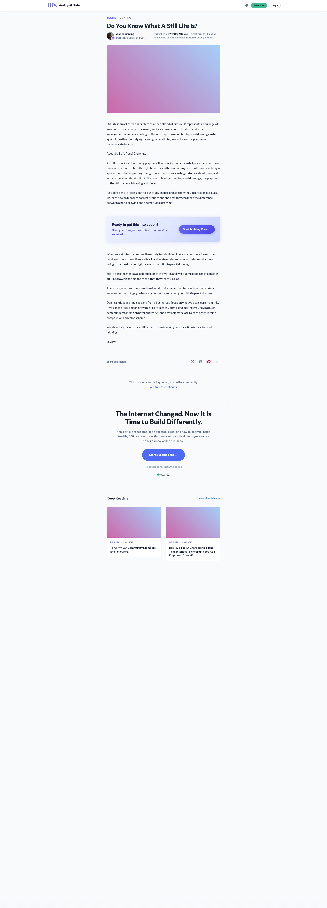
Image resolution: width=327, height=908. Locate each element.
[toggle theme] (246, 5)
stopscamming (125, 34)
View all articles (209, 498)
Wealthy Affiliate (178, 34)
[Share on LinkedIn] (200, 361)
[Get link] (217, 361)
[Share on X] (192, 361)
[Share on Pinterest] (208, 361)
